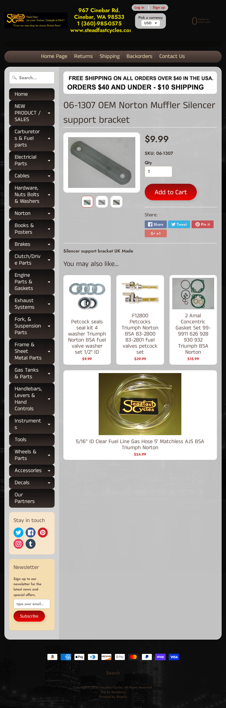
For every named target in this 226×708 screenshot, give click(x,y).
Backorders (139, 56)
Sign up (159, 7)
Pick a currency (150, 17)
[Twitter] (18, 532)
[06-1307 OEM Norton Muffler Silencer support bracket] (87, 201)
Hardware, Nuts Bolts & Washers (35, 194)
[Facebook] (31, 532)
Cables (35, 177)
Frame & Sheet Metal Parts (35, 351)
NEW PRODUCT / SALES (35, 113)
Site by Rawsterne (113, 692)
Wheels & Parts (35, 455)
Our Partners (25, 498)
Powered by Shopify (113, 696)
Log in (139, 7)
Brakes (35, 245)
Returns (83, 56)
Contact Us (172, 56)
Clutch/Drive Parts (35, 260)
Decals (35, 484)
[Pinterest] (43, 532)
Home (21, 94)
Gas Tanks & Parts (35, 374)
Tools (20, 440)
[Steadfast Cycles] (36, 20)
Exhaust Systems (35, 304)
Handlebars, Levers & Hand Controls (35, 399)
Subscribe (29, 616)
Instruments (35, 424)
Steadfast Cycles (111, 687)
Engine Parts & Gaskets (35, 281)
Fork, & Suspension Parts (35, 326)
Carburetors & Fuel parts (35, 138)
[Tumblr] (31, 544)
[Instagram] (18, 544)
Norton (35, 214)
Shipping (110, 56)
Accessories (35, 472)
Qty (148, 162)
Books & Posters (35, 229)
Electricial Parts (35, 161)
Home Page (54, 56)
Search (113, 673)
